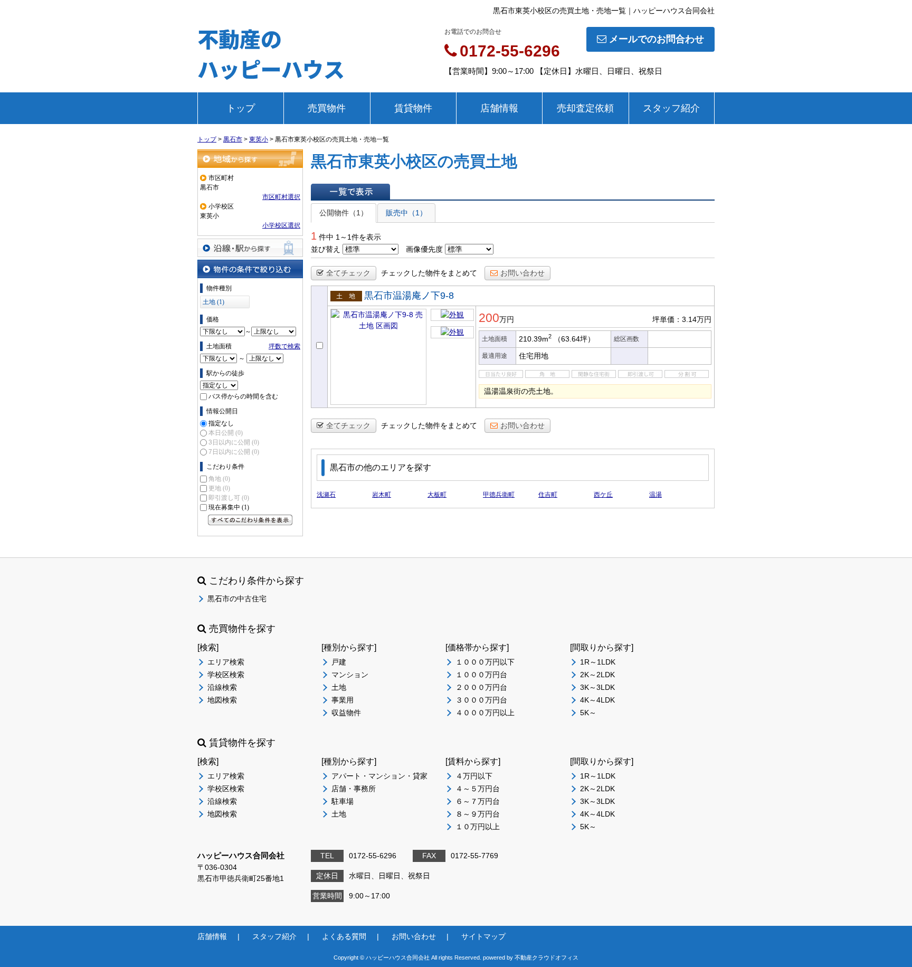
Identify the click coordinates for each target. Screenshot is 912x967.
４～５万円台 (477, 788)
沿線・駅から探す (250, 248)
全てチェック (348, 273)
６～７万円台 (477, 801)
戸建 (338, 662)
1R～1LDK (597, 662)
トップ (240, 108)
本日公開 (225, 433)
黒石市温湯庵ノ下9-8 (409, 295)
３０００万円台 (481, 700)
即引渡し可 (228, 497)
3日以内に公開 (233, 442)
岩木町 (381, 494)
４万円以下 (473, 776)
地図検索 (222, 700)
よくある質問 (344, 936)
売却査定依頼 (585, 108)
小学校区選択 (281, 225)
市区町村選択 (281, 197)
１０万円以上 (477, 826)
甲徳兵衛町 (499, 494)
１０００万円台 (481, 674)
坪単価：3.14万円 (681, 319)
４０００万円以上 (485, 712)
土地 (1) (213, 302)
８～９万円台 (477, 814)
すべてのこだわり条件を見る (250, 520)
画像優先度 (424, 249)
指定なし (221, 423)
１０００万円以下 (485, 662)
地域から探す (250, 158)
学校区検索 (225, 674)
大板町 (437, 494)
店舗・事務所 (353, 788)
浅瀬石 (326, 494)
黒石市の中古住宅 (237, 598)
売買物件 (327, 108)
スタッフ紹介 (671, 108)
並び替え (325, 249)
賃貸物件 (413, 108)
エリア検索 (225, 662)
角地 (219, 478)
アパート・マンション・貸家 (379, 776)
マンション (349, 674)
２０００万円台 (481, 687)
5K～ (588, 712)
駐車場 (342, 801)
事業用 (342, 700)
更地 (219, 488)
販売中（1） (406, 212)
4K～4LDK (597, 700)
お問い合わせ (522, 273)
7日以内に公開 (233, 452)
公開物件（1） (343, 212)
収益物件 (346, 712)
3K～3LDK (597, 687)
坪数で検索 (284, 346)
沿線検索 (222, 687)
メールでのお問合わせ (656, 39)
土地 (338, 687)
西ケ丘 (603, 494)
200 (489, 318)
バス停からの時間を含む (243, 396)
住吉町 (547, 494)
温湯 (655, 494)
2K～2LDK (597, 674)
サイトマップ (483, 936)
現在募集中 (228, 507)
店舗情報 (499, 108)
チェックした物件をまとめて (429, 273)
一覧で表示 (350, 192)
